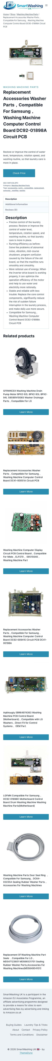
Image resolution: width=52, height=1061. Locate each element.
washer (22, 190)
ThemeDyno (26, 1053)
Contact (26, 1029)
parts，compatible (25, 188)
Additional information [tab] (16, 204)
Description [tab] (11, 199)
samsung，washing (11, 190)
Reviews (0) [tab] (11, 209)
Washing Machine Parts (21, 87)
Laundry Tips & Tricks (35, 1025)
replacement (39, 188)
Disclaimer (41, 1034)
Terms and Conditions (22, 1034)
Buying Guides (14, 1025)
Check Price (19, 173)
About (15, 1029)
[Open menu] (46, 5)
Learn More (26, 412)
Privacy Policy (40, 1029)
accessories (12, 188)
